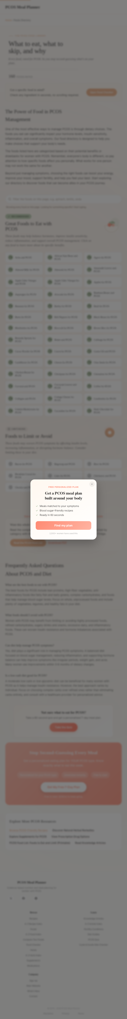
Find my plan (63, 525)
